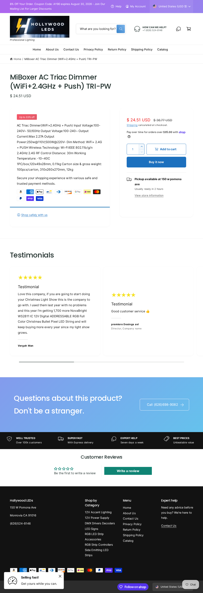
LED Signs (91, 529)
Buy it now (156, 162)
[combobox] (101, 29)
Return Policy (131, 529)
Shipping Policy (133, 535)
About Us (129, 513)
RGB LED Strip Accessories (94, 536)
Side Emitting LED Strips (96, 552)
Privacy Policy (132, 524)
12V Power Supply (97, 518)
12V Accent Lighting (98, 512)
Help (118, 6)
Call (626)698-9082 (162, 405)
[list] (101, 312)
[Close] (60, 576)
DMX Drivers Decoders (100, 523)
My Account (138, 6)
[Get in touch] (178, 29)
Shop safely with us (34, 215)
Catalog (128, 541)
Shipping (132, 125)
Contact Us (130, 518)
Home (17, 59)
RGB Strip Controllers (99, 544)
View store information (149, 195)
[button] (189, 29)
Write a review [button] (128, 471)
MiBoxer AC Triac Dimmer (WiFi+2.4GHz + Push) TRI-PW (60, 59)
